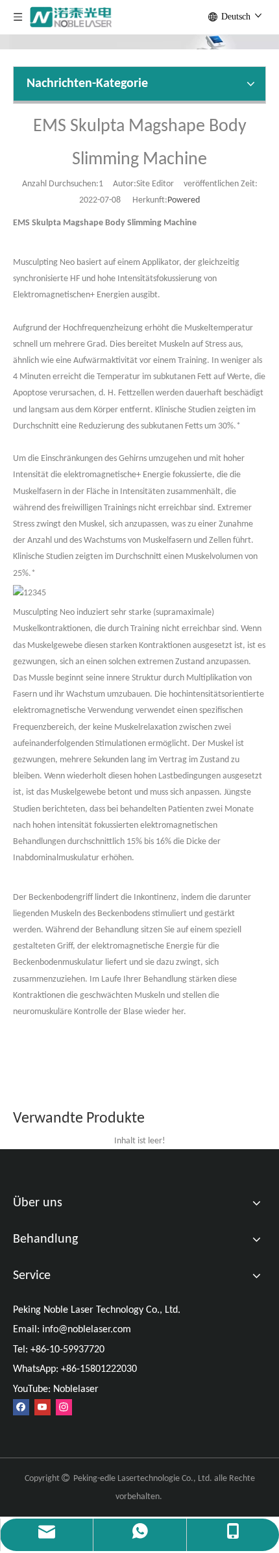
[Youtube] (42, 1407)
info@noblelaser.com (86, 1329)
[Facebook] (21, 1407)
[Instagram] (64, 1407)
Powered (183, 200)
